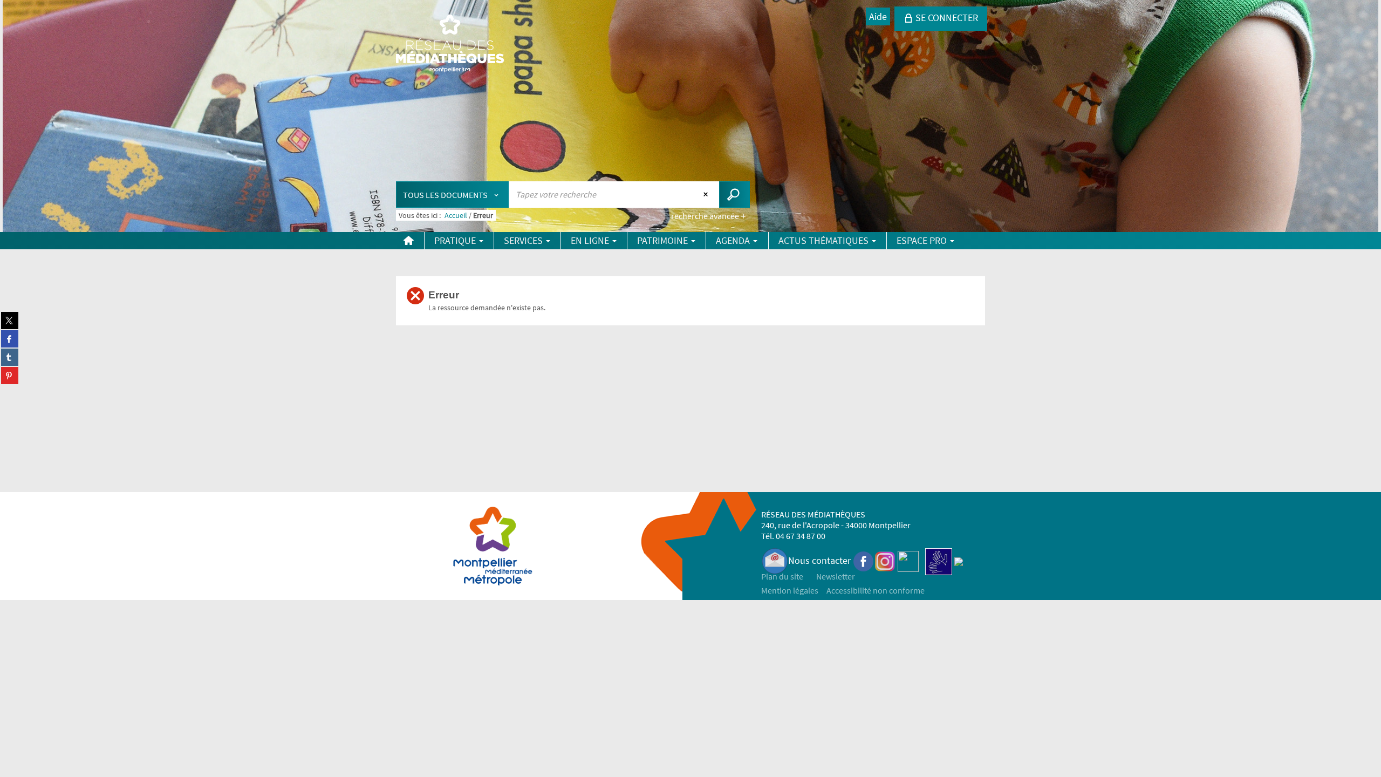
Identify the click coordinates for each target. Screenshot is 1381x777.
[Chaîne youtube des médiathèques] (908, 560)
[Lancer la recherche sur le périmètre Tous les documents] (734, 194)
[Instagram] (884, 560)
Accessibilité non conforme (875, 590)
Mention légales (789, 590)
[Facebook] (863, 560)
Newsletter (835, 576)
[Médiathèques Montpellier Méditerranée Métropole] (450, 44)
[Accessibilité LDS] (938, 560)
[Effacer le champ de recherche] (707, 194)
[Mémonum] (958, 560)
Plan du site (782, 576)
